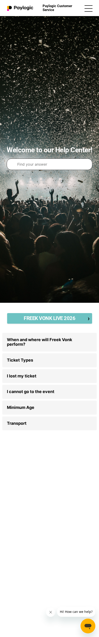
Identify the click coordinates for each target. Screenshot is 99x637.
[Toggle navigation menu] (88, 8)
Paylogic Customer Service (57, 8)
